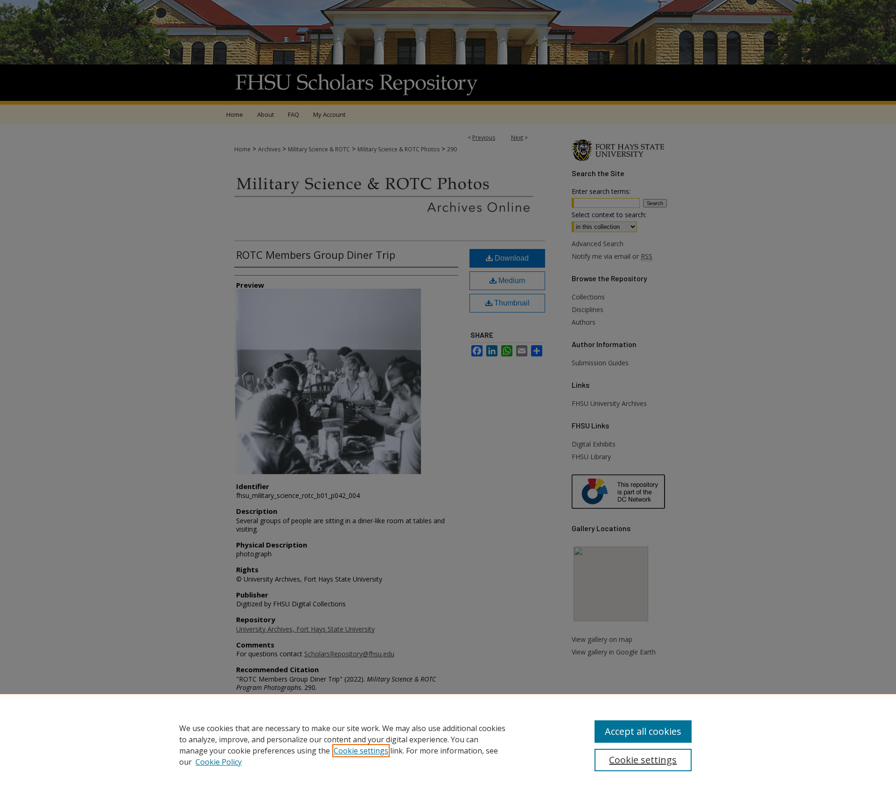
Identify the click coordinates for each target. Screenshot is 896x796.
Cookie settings (361, 751)
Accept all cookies (643, 731)
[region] (448, 744)
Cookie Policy (219, 762)
